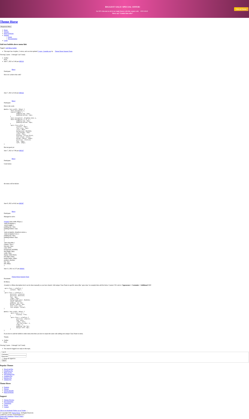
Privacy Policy (19, 416)
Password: (5, 356)
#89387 (21, 203)
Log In (4, 360)
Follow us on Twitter (19, 410)
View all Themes (241, 9)
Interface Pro (8, 378)
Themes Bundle (9, 391)
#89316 (21, 61)
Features (6, 387)
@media (6, 221)
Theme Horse (9, 21)
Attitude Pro (7, 379)
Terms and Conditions (7, 416)
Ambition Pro (8, 376)
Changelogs (7, 403)
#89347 (21, 150)
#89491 (22, 268)
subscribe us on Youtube (27, 410)
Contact (6, 407)
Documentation (12, 39)
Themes (6, 32)
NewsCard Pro (8, 369)
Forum (10, 37)
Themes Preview (9, 400)
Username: (5, 354)
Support (6, 35)
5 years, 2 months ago (44, 51)
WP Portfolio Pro (9, 374)
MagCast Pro (8, 372)
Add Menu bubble (11, 48)
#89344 (21, 93)
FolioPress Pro (8, 371)
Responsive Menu (6, 26)
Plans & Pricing (9, 33)
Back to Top (4, 418)
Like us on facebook (6, 410)
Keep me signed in (9, 358)
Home (6, 30)
